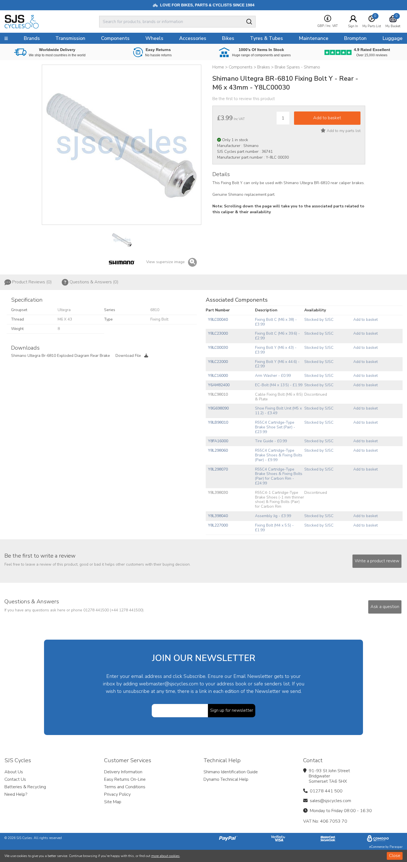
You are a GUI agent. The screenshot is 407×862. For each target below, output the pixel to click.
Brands (32, 38)
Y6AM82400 (219, 385)
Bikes (228, 38)
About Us (13, 772)
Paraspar (396, 847)
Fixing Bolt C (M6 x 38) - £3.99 (276, 322)
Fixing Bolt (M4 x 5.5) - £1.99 (274, 528)
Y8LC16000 (218, 375)
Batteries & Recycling (25, 787)
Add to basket (365, 319)
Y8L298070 (218, 469)
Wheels (154, 38)
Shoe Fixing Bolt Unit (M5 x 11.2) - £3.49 (278, 411)
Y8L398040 (218, 515)
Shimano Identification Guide (231, 772)
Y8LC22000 (218, 361)
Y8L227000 (218, 525)
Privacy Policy (117, 794)
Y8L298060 (218, 450)
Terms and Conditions (124, 787)
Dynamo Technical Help (226, 779)
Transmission (70, 38)
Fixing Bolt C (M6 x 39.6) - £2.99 (277, 336)
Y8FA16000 (218, 441)
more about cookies (165, 856)
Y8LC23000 (218, 333)
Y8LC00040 (218, 319)
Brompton (355, 38)
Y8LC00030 (218, 347)
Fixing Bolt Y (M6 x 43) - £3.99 (276, 350)
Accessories (192, 38)
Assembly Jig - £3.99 (273, 515)
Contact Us (15, 779)
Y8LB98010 (218, 422)
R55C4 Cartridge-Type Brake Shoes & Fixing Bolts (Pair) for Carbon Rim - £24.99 (278, 476)
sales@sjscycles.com (330, 801)
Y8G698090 (218, 408)
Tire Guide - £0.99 (271, 441)
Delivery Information (123, 772)
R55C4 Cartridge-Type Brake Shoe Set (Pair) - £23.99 (275, 427)
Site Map (112, 802)
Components (115, 38)
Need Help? (15, 794)
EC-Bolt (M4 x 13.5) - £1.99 (278, 385)
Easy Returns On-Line (125, 779)
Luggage (392, 38)
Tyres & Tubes (266, 38)
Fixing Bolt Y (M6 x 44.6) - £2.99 (277, 364)
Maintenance (313, 38)
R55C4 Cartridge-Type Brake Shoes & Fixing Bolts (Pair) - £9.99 (278, 455)
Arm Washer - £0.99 (273, 375)
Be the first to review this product (243, 98)
